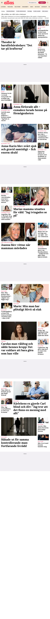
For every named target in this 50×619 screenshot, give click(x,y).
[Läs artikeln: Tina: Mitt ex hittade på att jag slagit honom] (6, 384)
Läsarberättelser (11, 11)
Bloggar (37, 6)
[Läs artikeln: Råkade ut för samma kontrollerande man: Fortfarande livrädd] (19, 426)
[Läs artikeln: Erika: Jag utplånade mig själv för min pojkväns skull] (43, 324)
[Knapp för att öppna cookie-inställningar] (47, 2)
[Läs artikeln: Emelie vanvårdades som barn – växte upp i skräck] (6, 190)
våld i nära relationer (19, 206)
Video (31, 6)
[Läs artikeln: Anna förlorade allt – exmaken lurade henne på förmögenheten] (31, 94)
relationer (40, 247)
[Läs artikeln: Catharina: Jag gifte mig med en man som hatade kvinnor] (43, 341)
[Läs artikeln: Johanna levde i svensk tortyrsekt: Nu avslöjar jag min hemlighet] (6, 87)
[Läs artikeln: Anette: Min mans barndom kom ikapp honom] (43, 420)
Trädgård (10, 6)
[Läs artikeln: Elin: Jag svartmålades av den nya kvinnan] (6, 401)
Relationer (17, 6)
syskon (39, 47)
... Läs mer (46, 18)
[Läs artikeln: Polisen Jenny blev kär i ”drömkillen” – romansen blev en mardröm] (43, 127)
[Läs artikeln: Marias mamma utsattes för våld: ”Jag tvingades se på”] (31, 196)
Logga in (42, 2)
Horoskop (44, 6)
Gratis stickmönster (21, 11)
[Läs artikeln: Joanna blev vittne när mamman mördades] (19, 232)
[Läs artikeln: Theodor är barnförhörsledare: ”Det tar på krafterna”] (19, 29)
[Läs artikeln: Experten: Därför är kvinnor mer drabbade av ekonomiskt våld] (43, 145)
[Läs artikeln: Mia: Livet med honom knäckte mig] (43, 437)
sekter (2, 91)
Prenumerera (32, 2)
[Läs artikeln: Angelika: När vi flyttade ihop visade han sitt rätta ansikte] (6, 208)
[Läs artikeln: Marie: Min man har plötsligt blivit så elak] (31, 293)
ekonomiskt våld (5, 110)
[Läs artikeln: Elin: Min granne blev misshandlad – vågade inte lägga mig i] (6, 287)
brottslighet (4, 39)
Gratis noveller (36, 11)
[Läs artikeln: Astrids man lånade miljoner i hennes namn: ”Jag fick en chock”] (6, 106)
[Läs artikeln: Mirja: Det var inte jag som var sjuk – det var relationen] (43, 225)
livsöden (3, 341)
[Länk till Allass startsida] (15, 2)
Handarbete (25, 6)
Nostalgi (30, 11)
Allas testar (45, 11)
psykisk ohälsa (41, 27)
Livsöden (3, 6)
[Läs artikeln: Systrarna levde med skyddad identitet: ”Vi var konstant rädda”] (43, 43)
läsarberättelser (5, 212)
